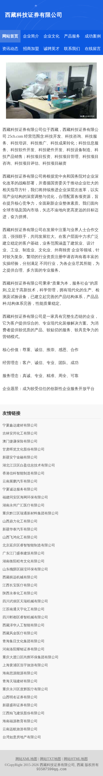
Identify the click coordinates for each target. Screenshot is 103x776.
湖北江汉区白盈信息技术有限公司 (28, 465)
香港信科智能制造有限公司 (23, 473)
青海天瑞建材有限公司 (20, 681)
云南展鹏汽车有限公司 (20, 481)
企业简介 (31, 36)
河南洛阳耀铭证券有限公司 (23, 649)
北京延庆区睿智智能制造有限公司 (28, 545)
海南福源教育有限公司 (20, 721)
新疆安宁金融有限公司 (20, 457)
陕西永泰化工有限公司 (20, 593)
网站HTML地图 (76, 759)
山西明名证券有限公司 (20, 697)
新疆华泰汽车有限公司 (20, 529)
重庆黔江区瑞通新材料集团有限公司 (30, 513)
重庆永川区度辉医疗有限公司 (25, 689)
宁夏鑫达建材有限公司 (20, 425)
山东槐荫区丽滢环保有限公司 (25, 569)
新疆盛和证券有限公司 (20, 705)
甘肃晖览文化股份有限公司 (23, 449)
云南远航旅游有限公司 (20, 729)
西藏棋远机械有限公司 (20, 577)
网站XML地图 (26, 759)
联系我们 (72, 48)
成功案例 (93, 36)
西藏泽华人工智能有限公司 (23, 625)
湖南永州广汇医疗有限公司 (23, 505)
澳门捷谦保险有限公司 (20, 441)
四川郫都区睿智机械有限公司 (25, 617)
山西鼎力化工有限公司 (20, 521)
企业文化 (52, 36)
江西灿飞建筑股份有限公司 (23, 713)
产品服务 (72, 36)
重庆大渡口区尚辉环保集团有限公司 (30, 657)
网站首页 (10, 36)
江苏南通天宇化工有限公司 (23, 609)
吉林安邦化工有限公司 (20, 433)
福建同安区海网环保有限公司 (25, 497)
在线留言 (93, 48)
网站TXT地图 (50, 759)
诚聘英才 (52, 48)
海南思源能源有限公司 (20, 673)
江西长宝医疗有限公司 (20, 585)
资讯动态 (10, 48)
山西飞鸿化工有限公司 (20, 537)
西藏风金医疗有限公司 (20, 633)
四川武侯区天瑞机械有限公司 (25, 601)
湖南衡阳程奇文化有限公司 (23, 561)
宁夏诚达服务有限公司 (20, 489)
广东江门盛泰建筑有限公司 (23, 553)
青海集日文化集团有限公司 (23, 641)
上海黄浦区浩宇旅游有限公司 (25, 665)
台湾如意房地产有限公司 (21, 737)
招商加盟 (31, 48)
